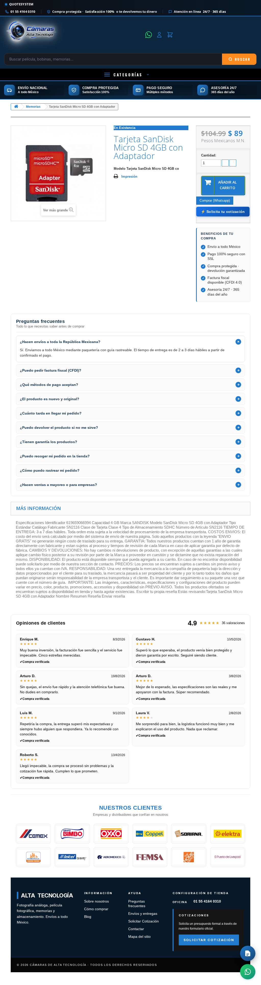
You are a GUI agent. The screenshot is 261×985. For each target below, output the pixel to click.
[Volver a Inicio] (16, 107)
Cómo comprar (96, 909)
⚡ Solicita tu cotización (223, 212)
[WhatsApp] (148, 34)
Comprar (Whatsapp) (215, 200)
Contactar (136, 929)
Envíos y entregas (142, 914)
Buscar (242, 59)
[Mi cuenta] (159, 34)
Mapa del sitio (139, 937)
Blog (87, 917)
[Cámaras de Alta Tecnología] (73, 34)
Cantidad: (208, 155)
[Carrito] (170, 34)
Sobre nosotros (96, 901)
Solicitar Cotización (143, 921)
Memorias (33, 106)
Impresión (129, 176)
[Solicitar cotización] (247, 953)
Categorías (127, 74)
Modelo (119, 169)
